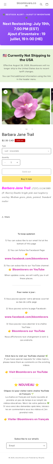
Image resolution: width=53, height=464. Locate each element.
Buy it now (26, 179)
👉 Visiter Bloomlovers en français (26, 419)
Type (4, 146)
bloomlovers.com (22, 458)
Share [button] (7, 217)
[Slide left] (21, 129)
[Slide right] (32, 129)
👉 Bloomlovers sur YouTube (26, 331)
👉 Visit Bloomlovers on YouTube (26, 371)
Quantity (5, 157)
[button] (5, 4)
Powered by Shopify (36, 458)
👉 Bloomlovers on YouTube (26, 269)
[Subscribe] (44, 446)
